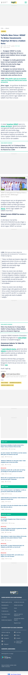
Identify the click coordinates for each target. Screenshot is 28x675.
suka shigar (22, 338)
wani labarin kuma (9, 349)
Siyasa (2, 456)
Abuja (3, 208)
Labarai (7, 28)
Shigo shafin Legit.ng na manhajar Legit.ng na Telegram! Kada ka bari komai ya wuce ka (14, 80)
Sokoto (3, 351)
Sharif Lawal (17, 45)
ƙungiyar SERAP (12, 124)
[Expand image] (26, 177)
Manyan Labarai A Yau (7, 385)
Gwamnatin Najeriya (15, 382)
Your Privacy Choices (16, 674)
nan (6, 365)
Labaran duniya (4, 449)
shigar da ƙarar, (6, 126)
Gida (2, 28)
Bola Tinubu (4, 382)
